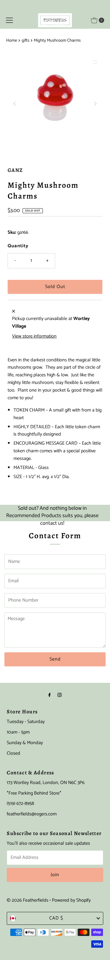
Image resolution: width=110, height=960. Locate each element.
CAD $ (56, 918)
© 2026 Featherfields (27, 900)
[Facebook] (49, 695)
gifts (25, 40)
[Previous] (15, 103)
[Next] (95, 103)
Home (11, 40)
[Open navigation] (9, 20)
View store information (34, 336)
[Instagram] (59, 695)
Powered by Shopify (71, 900)
